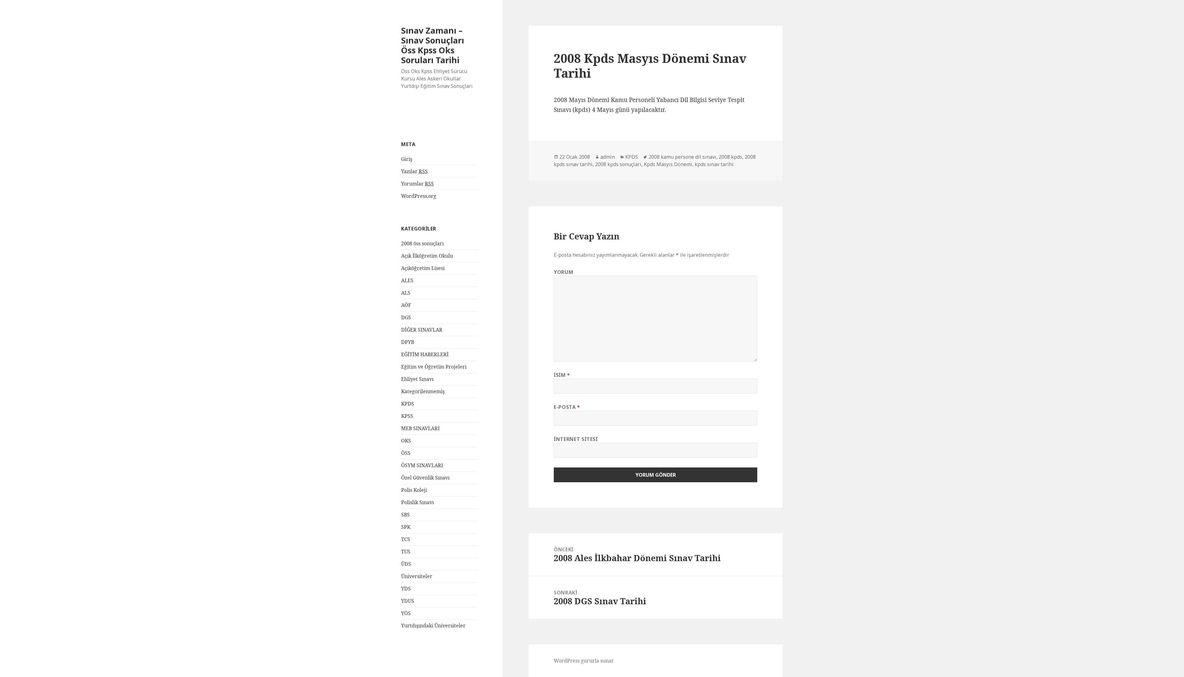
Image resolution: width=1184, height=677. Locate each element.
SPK (405, 527)
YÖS (406, 613)
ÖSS (405, 453)
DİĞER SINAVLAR (421, 329)
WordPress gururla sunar (584, 660)
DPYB (407, 342)
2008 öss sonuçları (422, 243)
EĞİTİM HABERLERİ (425, 354)
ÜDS (406, 564)
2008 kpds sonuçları (618, 164)
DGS (406, 317)
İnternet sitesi (576, 439)
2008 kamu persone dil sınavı (682, 156)
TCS (405, 539)
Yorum (563, 272)
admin (607, 156)
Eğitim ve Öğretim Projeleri (434, 366)
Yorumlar (417, 183)
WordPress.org (418, 196)
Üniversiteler (416, 576)
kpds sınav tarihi (714, 164)
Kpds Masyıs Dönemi (668, 164)
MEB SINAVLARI (420, 428)
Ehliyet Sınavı (417, 379)
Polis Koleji (414, 490)
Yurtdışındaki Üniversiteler (433, 625)
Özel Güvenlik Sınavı (425, 477)
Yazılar (414, 171)
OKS (406, 440)
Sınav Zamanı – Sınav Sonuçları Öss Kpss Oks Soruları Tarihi (432, 45)
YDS (406, 588)
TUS (405, 551)
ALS (405, 292)
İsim (562, 375)
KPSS (407, 416)
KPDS (407, 403)
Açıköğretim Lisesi (423, 268)
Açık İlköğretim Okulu (427, 255)
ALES (407, 280)
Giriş (406, 159)
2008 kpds (730, 156)
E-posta (567, 407)
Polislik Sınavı (417, 502)
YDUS (407, 600)
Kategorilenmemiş (423, 391)
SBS (405, 514)
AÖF (406, 305)
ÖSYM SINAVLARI (422, 465)
